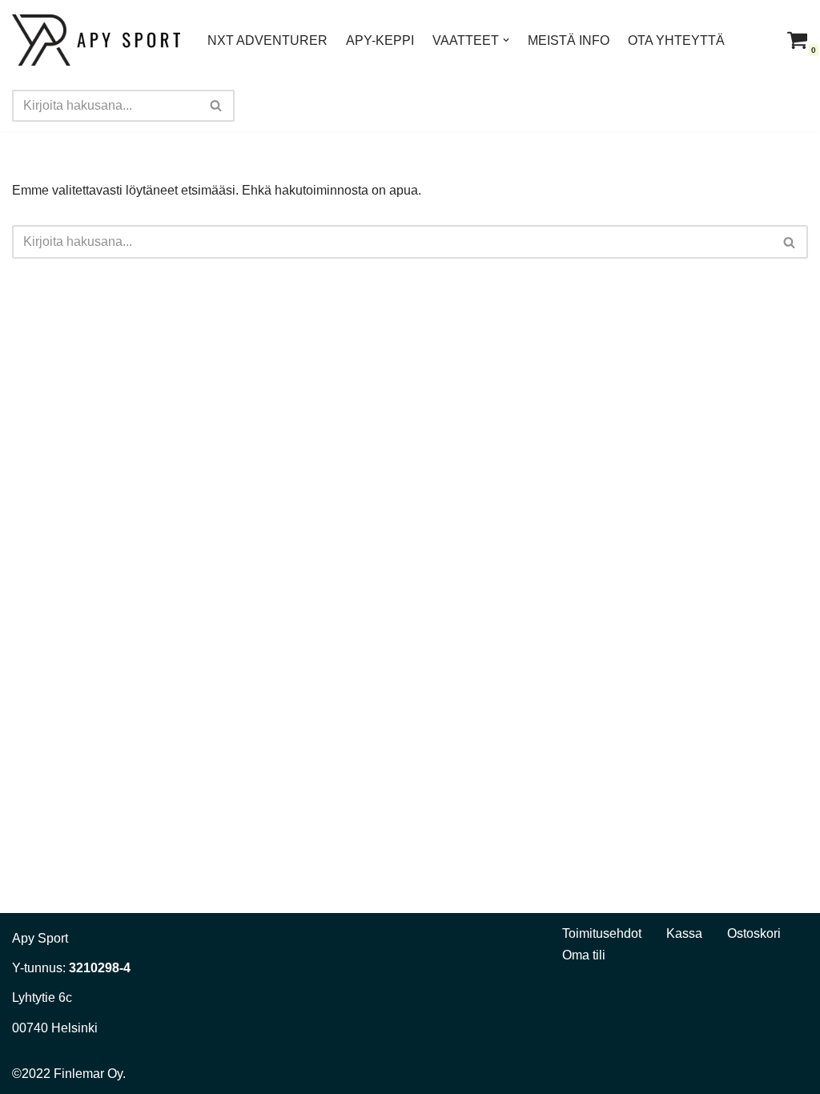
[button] (506, 40)
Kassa (684, 933)
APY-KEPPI (380, 40)
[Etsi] (217, 106)
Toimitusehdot (601, 933)
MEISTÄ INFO (568, 40)
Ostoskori (754, 933)
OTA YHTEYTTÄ (676, 40)
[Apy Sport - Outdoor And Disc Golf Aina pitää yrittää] (96, 40)
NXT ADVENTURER (267, 40)
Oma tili (583, 955)
